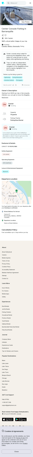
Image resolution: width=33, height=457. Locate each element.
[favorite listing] (5, 35)
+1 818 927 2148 (6, 402)
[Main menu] (30, 3)
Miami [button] (3, 360)
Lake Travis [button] (5, 372)
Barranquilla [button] (16, 46)
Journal (4, 335)
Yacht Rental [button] (5, 321)
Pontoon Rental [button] (6, 318)
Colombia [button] (4, 46)
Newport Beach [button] (6, 375)
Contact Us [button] (5, 278)
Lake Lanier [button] (5, 363)
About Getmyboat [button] (7, 252)
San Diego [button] (5, 369)
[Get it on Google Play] (21, 419)
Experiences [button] (6, 301)
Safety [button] (4, 296)
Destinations (5, 348)
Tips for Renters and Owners (10, 351)
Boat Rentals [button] (5, 306)
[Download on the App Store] (7, 419)
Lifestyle (4, 342)
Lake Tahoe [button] (5, 366)
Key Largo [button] (5, 384)
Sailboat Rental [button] (6, 324)
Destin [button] (4, 387)
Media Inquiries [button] (6, 258)
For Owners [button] (5, 291)
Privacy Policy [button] (6, 263)
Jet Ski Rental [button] (6, 309)
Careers (4, 255)
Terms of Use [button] (20, 438)
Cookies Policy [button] (6, 266)
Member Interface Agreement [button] (10, 272)
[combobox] (16, 3)
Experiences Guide (7, 345)
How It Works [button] (5, 288)
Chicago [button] (4, 378)
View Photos (25, 22)
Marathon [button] (4, 390)
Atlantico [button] (10, 46)
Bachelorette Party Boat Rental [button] (10, 327)
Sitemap (4, 275)
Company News (6, 339)
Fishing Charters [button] (6, 312)
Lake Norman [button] (5, 381)
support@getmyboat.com (9, 405)
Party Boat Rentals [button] (7, 330)
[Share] (3, 35)
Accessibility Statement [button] (8, 269)
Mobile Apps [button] (5, 294)
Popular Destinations (9, 356)
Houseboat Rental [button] (7, 315)
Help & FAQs (5, 399)
